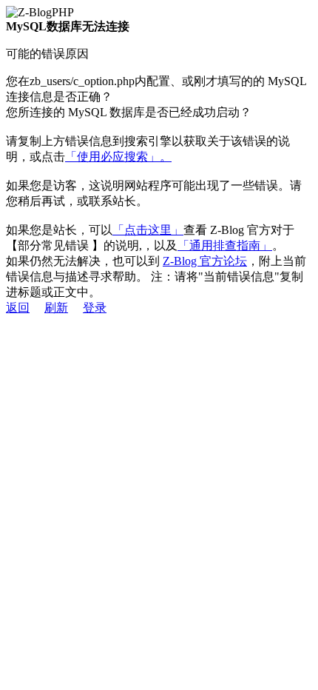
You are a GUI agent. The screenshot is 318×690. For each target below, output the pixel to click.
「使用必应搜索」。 (118, 156)
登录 (94, 307)
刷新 (56, 307)
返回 (18, 307)
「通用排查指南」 (224, 245)
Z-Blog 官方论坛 (205, 261)
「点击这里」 (147, 230)
